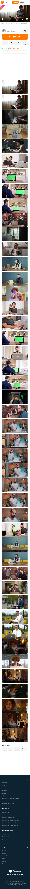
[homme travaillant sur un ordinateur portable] (14, 116)
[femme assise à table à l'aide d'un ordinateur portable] (14, 705)
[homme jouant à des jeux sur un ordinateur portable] (14, 86)
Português (4, 858)
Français (4, 864)
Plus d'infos (6, 51)
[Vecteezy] (2, 2)
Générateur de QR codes (8, 805)
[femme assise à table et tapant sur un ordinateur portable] (14, 646)
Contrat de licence (6, 813)
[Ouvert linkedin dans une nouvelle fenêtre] (12, 877)
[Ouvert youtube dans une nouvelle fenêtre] (21, 877)
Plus (3, 866)
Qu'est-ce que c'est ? (17, 48)
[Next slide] (24, 748)
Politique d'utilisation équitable (14, 887)
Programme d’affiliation (8, 818)
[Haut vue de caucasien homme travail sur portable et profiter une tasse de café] (14, 131)
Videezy (4, 787)
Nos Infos (4, 842)
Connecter (22, 2)
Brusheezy (4, 782)
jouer (10, 748)
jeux (4, 748)
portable (17, 748)
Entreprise (4, 790)
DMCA (3, 816)
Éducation (4, 792)
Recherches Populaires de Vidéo (10, 828)
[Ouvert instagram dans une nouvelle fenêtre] (9, 877)
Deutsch (4, 861)
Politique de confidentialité (20, 886)
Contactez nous (6, 839)
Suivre (25, 31)
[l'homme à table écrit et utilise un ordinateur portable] (14, 233)
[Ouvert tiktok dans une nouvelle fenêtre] (16, 877)
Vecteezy (4, 784)
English (4, 853)
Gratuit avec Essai (15, 36)
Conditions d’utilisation (8, 886)
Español (4, 856)
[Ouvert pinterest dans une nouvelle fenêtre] (14, 877)
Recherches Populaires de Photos (10, 825)
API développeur (6, 795)
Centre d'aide (5, 837)
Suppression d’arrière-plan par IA (10, 802)
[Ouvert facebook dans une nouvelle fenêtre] (7, 877)
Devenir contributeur (7, 845)
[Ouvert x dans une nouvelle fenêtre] (19, 877)
